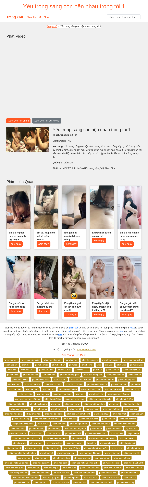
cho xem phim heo (18, 472)
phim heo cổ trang (20, 419)
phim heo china (58, 409)
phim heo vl (43, 423)
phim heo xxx (70, 419)
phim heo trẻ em (134, 448)
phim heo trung (132, 389)
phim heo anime (30, 374)
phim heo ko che (20, 379)
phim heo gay (131, 409)
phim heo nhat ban (111, 409)
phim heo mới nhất (89, 419)
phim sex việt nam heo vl (78, 414)
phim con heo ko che (89, 468)
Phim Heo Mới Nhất (38, 17)
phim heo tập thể (73, 433)
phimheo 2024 (82, 370)
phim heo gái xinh (113, 389)
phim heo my (54, 428)
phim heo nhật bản (52, 360)
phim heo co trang (125, 482)
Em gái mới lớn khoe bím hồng (17, 305)
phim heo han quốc (14, 468)
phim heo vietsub (90, 360)
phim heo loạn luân (62, 394)
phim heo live (117, 433)
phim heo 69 (75, 409)
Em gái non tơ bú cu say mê (101, 234)
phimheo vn (87, 365)
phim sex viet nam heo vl (56, 438)
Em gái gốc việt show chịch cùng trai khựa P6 (101, 306)
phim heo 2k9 (46, 453)
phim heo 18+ (137, 414)
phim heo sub (19, 443)
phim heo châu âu (38, 404)
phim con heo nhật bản (75, 428)
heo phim (91, 443)
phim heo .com (18, 428)
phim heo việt (11, 360)
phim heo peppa (71, 477)
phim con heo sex (111, 463)
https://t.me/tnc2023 (86, 349)
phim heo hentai (13, 448)
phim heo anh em (61, 482)
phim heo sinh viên (107, 472)
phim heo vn (12, 374)
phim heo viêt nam (17, 433)
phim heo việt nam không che (85, 463)
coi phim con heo (61, 472)
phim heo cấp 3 (51, 468)
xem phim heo (49, 374)
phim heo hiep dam (66, 453)
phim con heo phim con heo (25, 477)
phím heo (26, 365)
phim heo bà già (102, 458)
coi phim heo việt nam (23, 423)
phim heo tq (117, 448)
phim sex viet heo (122, 458)
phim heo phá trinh (78, 423)
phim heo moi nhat (129, 472)
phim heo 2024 (46, 370)
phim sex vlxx (136, 365)
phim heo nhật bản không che (26, 438)
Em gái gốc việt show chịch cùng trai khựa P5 (129, 306)
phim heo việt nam (131, 370)
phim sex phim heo (110, 477)
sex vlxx (108, 365)
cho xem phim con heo (124, 423)
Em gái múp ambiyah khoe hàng (72, 236)
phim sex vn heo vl (112, 468)
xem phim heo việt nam (118, 394)
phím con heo (108, 419)
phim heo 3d (33, 468)
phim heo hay (58, 365)
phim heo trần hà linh (133, 463)
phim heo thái (79, 482)
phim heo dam (60, 463)
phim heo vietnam (128, 419)
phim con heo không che (100, 399)
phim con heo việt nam (81, 379)
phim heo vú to (42, 458)
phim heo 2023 (101, 414)
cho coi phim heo (82, 458)
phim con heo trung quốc (95, 448)
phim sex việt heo (72, 448)
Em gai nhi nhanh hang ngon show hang (129, 236)
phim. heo (55, 404)
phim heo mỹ (11, 365)
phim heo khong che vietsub (102, 438)
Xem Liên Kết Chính (18, 120)
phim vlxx (121, 365)
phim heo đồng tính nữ (84, 472)
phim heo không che (93, 374)
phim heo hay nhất (131, 404)
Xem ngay (16, 244)
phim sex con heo (53, 384)
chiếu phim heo (33, 414)
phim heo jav (130, 477)
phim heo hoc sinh (13, 414)
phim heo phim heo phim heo (22, 453)
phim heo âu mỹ (127, 443)
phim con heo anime (20, 409)
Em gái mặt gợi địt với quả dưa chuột (72, 306)
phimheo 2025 (64, 370)
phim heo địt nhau (61, 458)
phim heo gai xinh (41, 463)
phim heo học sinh (110, 360)
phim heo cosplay (74, 443)
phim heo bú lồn (113, 428)
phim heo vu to (90, 477)
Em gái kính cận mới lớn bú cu (45, 305)
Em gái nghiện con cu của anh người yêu (17, 236)
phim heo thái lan (53, 399)
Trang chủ (14, 17)
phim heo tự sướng (53, 414)
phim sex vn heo (32, 448)
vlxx (99, 365)
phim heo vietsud (127, 438)
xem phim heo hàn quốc (101, 482)
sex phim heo (24, 458)
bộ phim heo (131, 428)
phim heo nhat (119, 414)
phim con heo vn (107, 443)
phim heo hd (96, 428)
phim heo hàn (78, 438)
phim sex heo (134, 374)
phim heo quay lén (51, 477)
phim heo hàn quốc (30, 360)
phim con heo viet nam (95, 433)
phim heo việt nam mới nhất (46, 419)
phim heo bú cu (41, 482)
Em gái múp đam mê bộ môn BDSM (46, 236)
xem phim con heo (115, 374)
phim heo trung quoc (74, 399)
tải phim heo (36, 433)
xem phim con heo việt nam (27, 399)
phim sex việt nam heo (94, 404)
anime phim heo (112, 453)
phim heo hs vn (52, 448)
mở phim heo (92, 409)
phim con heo (112, 370)
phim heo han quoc (101, 423)
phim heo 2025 (28, 370)
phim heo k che (96, 394)
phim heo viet (41, 365)
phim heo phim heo (68, 389)
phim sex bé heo (118, 384)
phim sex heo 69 (131, 453)
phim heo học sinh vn (133, 360)
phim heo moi (40, 409)
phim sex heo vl (72, 404)
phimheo (73, 365)
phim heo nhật (25, 394)
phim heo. (80, 394)
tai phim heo (133, 433)
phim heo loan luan (40, 472)
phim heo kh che (21, 482)
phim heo (12, 370)
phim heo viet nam (40, 379)
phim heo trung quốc (69, 374)
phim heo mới (59, 423)
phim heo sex (43, 394)
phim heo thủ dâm (124, 399)
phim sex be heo (54, 443)
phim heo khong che (90, 389)
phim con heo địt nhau (90, 453)
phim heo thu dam (134, 468)
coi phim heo (71, 360)
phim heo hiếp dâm (17, 404)
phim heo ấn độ (36, 428)
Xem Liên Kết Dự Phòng (46, 120)
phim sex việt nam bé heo (16, 463)
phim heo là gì (69, 468)
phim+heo (113, 404)
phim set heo (36, 443)
